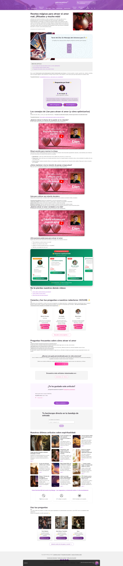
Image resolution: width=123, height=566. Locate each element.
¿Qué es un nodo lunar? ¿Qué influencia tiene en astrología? (65, 477)
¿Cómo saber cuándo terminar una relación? (41, 291)
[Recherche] (95, 8)
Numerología (59, 8)
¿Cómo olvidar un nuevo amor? (38, 293)
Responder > (40, 397)
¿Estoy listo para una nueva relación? (40, 295)
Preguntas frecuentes (66, 554)
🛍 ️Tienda (87, 8)
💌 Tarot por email (81, 8)
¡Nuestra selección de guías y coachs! (60, 544)
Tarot (53, 8)
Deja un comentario (61, 403)
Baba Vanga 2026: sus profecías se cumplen (65, 464)
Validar (61, 425)
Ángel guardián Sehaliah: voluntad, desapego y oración (39, 453)
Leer (31, 461)
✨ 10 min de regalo (45, 538)
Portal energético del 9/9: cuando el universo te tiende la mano (65, 437)
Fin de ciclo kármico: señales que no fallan (44, 464)
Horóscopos (34, 8)
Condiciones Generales (52, 557)
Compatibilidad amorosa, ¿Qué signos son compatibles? (51, 76)
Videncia (65, 376)
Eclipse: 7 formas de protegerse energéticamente (44, 477)
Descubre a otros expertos (61, 334)
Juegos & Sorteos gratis (76, 554)
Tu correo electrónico (54, 419)
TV (91, 8)
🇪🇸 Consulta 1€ (45, 327)
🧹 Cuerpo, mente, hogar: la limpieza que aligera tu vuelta (86, 465)
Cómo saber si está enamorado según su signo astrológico (52, 117)
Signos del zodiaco (41, 8)
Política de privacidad (71, 557)
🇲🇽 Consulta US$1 (45, 325)
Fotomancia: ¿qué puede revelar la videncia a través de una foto (65, 451)
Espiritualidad (67, 8)
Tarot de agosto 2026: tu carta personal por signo (87, 437)
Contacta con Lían (60, 364)
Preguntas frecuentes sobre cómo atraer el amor (43, 69)
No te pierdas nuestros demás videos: (41, 67)
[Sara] (78, 529)
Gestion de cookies (62, 557)
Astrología (48, 8)
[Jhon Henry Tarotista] (61, 529)
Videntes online (74, 8)
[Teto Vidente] (45, 529)
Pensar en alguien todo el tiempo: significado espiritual (86, 451)
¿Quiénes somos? (57, 554)
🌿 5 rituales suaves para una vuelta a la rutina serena (86, 477)
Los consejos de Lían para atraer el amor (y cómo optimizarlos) (46, 65)
